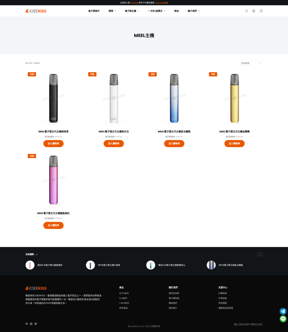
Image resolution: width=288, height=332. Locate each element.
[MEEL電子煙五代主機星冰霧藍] (174, 98)
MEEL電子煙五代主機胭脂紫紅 (53, 213)
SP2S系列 (124, 293)
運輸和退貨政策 (225, 308)
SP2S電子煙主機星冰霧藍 (231, 265)
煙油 (176, 10)
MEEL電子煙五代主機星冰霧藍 (174, 131)
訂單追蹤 (222, 298)
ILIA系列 (123, 298)
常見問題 (222, 303)
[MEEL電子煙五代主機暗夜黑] (53, 98)
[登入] (253, 10)
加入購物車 (53, 143)
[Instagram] (35, 324)
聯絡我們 (173, 303)
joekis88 (134, 2)
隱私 (236, 324)
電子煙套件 (94, 10)
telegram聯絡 (162, 2)
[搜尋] (246, 11)
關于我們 (192, 10)
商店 (260, 324)
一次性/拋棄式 (155, 10)
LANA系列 (124, 303)
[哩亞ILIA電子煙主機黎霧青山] (150, 265)
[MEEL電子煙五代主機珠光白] (114, 98)
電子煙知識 (174, 298)
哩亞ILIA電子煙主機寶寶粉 (50, 265)
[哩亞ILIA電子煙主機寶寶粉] (30, 265)
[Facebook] (27, 324)
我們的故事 (174, 293)
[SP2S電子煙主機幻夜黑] (90, 265)
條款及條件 (244, 324)
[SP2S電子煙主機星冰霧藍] (211, 265)
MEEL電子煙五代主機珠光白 (114, 131)
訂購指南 (222, 293)
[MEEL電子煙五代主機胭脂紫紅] (53, 180)
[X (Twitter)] (31, 324)
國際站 (254, 324)
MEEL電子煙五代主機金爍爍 (234, 131)
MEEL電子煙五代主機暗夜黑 (53, 131)
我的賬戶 (173, 308)
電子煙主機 (130, 10)
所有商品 (123, 308)
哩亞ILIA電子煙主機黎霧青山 (171, 265)
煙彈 (111, 10)
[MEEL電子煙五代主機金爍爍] (235, 98)
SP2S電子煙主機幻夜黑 (109, 265)
